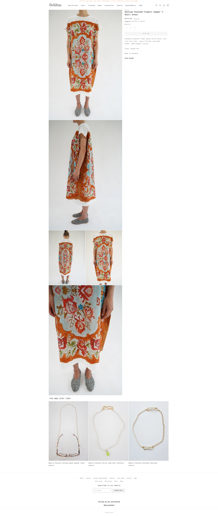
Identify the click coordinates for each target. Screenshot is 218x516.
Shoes (100, 5)
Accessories (109, 5)
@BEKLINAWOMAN (109, 505)
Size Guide (129, 58)
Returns (112, 478)
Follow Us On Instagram (109, 502)
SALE (140, 5)
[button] (156, 5)
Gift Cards (98, 481)
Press (116, 481)
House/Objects (130, 5)
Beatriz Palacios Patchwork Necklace (143, 463)
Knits (83, 5)
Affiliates (108, 481)
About (82, 478)
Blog (121, 481)
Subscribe (118, 490)
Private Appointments (100, 478)
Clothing (91, 5)
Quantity (127, 24)
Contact (88, 478)
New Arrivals (73, 5)
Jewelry (119, 5)
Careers (129, 478)
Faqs (135, 478)
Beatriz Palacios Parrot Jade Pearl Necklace (106, 463)
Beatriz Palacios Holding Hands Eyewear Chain (67, 463)
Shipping (127, 21)
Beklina (111, 512)
